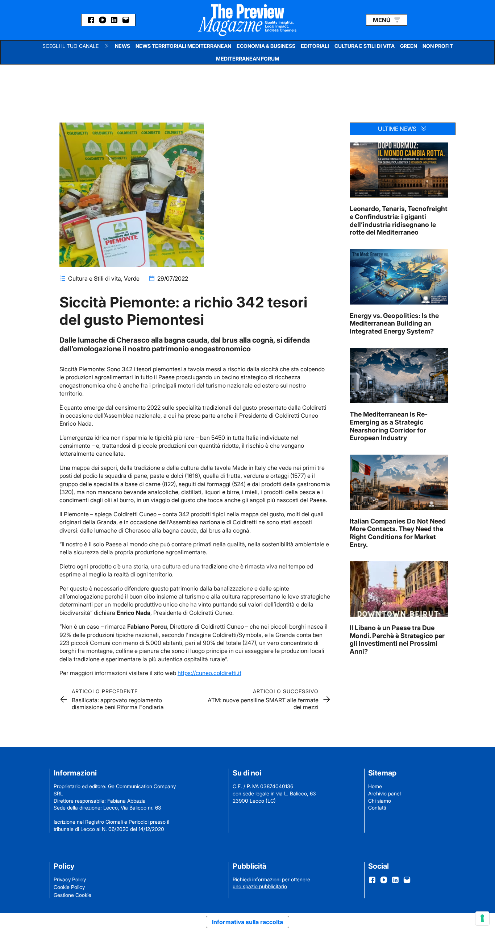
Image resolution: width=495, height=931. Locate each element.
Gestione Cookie (72, 895)
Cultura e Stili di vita (94, 278)
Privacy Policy (70, 879)
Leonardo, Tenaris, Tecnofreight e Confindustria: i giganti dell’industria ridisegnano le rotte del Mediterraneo (399, 220)
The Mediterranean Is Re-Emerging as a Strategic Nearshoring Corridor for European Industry (389, 426)
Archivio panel (384, 793)
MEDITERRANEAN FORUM (247, 58)
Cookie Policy (69, 887)
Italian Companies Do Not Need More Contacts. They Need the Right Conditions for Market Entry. (398, 533)
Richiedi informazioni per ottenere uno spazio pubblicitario (271, 883)
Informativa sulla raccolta (247, 922)
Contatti (377, 807)
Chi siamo (379, 801)
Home (375, 786)
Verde (132, 278)
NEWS (122, 46)
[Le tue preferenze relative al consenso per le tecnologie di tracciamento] (482, 918)
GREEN (408, 46)
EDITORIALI (315, 46)
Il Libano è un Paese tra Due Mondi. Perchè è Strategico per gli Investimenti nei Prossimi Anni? (397, 639)
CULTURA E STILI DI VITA (364, 46)
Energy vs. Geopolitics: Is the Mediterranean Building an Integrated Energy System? (394, 323)
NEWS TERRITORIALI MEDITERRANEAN (183, 46)
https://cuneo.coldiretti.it (209, 672)
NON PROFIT (438, 46)
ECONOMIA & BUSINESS (266, 46)
